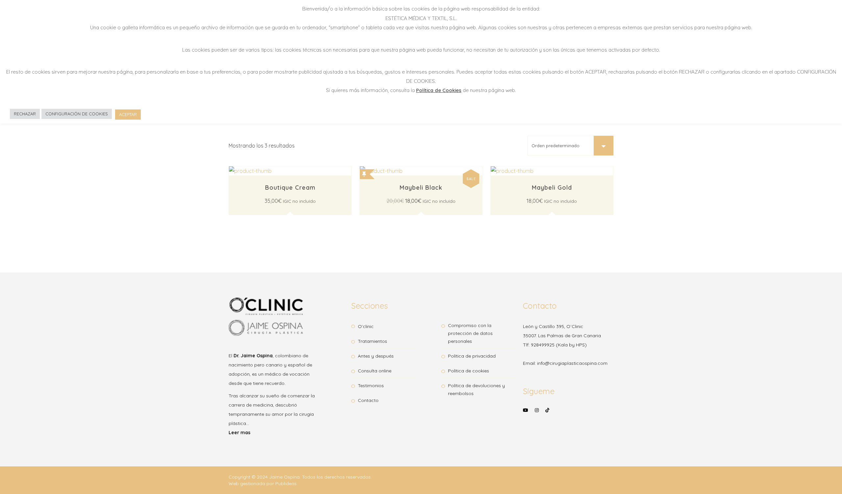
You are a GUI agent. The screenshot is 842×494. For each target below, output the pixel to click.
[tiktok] (547, 410)
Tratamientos (372, 341)
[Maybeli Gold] (552, 167)
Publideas (286, 483)
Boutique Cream (290, 187)
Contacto (368, 400)
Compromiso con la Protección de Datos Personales (470, 333)
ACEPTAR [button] (128, 114)
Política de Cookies (468, 371)
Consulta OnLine (374, 371)
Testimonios (371, 385)
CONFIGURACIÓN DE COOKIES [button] (76, 113)
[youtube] (525, 414)
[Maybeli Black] (421, 167)
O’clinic (366, 326)
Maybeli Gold (552, 187)
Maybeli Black (421, 187)
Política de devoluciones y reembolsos (476, 389)
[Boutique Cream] (290, 167)
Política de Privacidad (472, 356)
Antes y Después (376, 356)
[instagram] (537, 414)
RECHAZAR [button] (25, 113)
